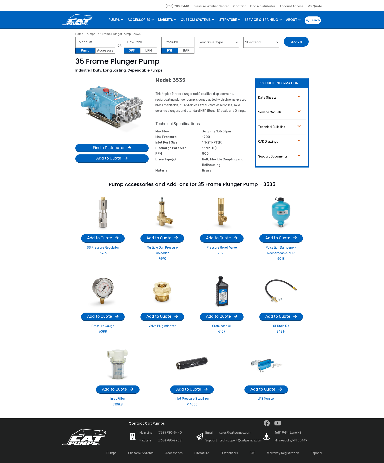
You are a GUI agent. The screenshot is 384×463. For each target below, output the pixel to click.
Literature (228, 19)
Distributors (229, 453)
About (292, 19)
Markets (166, 19)
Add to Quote (109, 158)
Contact (239, 6)
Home (79, 34)
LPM (148, 50)
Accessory (105, 50)
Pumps (115, 19)
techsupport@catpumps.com (240, 440)
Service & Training (262, 19)
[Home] (77, 19)
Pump (85, 50)
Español (316, 453)
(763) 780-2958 (170, 440)
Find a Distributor (262, 6)
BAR (186, 50)
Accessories (139, 19)
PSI (169, 50)
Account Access (291, 6)
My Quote (315, 6)
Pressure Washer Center (211, 6)
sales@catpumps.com (235, 433)
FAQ (252, 453)
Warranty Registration (283, 453)
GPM (132, 50)
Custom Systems (196, 19)
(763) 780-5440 (177, 6)
